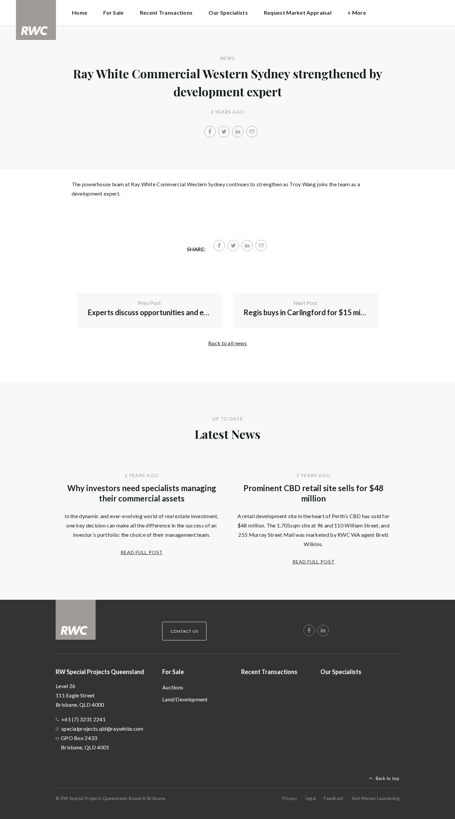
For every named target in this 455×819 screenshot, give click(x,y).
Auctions (172, 687)
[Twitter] (223, 131)
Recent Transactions (166, 12)
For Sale (173, 671)
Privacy (289, 798)
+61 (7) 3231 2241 (83, 719)
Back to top (387, 778)
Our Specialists (228, 12)
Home (79, 12)
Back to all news (227, 343)
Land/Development (185, 699)
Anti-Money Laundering (375, 798)
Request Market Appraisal (297, 12)
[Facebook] (210, 131)
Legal (310, 798)
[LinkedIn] (237, 131)
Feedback (333, 798)
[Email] (251, 131)
